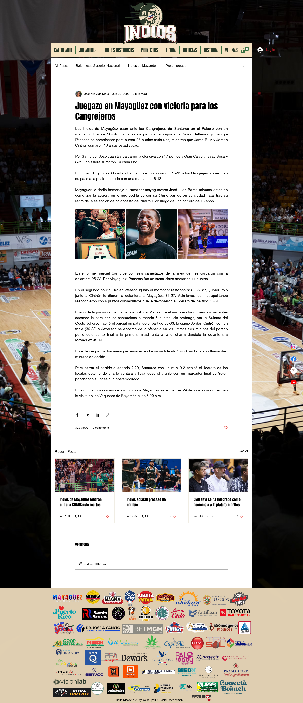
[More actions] (225, 94)
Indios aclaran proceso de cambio (146, 502)
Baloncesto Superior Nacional (98, 65)
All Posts (61, 65)
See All (243, 450)
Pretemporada (176, 65)
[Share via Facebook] (77, 415)
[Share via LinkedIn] (97, 415)
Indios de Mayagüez (142, 65)
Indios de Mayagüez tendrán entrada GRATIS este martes (81, 502)
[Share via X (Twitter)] (87, 415)
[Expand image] (100, 234)
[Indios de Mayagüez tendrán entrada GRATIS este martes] (84, 475)
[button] (244, 50)
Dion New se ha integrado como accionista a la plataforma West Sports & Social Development (217, 502)
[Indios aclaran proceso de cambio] (151, 475)
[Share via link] (107, 415)
